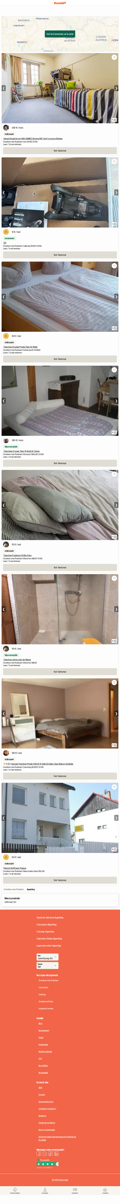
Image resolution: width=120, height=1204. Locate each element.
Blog (40, 1023)
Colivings (42, 994)
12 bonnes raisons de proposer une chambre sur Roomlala (57, 1138)
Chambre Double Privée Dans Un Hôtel (20, 347)
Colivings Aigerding (45, 931)
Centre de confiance (47, 1123)
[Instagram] (44, 1154)
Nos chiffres (43, 1066)
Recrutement (44, 1030)
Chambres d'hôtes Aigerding (49, 938)
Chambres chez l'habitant (49, 980)
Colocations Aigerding (46, 924)
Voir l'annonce (60, 150)
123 (5, 243)
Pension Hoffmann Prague (15, 868)
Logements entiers (46, 1009)
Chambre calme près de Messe (17, 660)
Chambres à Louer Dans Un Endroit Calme (22, 451)
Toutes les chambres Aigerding (50, 917)
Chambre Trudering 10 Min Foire (17, 555)
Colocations (43, 987)
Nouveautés (43, 1073)
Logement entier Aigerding (49, 945)
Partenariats (43, 1045)
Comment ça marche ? (47, 1109)
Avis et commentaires (47, 1130)
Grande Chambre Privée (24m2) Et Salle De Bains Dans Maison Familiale (42, 764)
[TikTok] (50, 1154)
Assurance (42, 1116)
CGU (40, 1059)
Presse (41, 1038)
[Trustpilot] (48, 1167)
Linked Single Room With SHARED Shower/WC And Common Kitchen (33, 138)
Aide (40, 1088)
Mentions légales (45, 1052)
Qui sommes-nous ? (46, 1102)
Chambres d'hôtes (46, 1002)
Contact (42, 1095)
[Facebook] (39, 1154)
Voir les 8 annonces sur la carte (60, 34)
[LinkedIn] (56, 1154)
